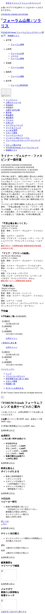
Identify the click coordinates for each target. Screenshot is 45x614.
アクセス (9, 120)
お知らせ (9, 123)
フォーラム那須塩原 (19, 85)
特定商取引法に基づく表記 (17, 379)
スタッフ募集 (11, 133)
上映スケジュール (13, 102)
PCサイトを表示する (15, 388)
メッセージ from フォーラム (18, 138)
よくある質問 (11, 130)
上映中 (9, 110)
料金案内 (9, 115)
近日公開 (16, 110)
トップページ (11, 100)
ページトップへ (7, 369)
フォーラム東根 (17, 59)
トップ (9, 374)
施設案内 (9, 118)
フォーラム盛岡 (17, 45)
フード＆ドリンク (13, 128)
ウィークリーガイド (14, 135)
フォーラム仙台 (17, 67)
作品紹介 (9, 105)
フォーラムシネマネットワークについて (23, 140)
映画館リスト (13, 36)
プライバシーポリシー (15, 376)
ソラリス (14, 56)
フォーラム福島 (17, 76)
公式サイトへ (11, 338)
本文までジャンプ (13, 3)
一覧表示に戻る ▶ (9, 343)
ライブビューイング (14, 125)
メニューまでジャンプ (31, 3)
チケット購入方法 (13, 145)
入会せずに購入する (17, 612)
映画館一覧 (10, 384)
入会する (5, 612)
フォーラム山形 (17, 53)
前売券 (9, 113)
